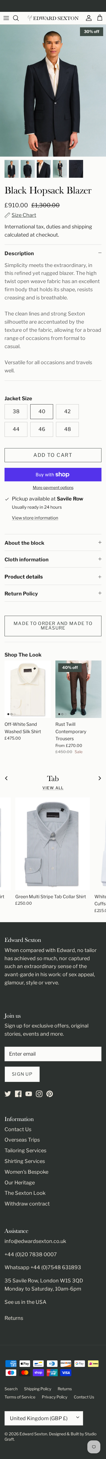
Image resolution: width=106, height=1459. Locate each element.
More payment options (53, 487)
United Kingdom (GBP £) (39, 1418)
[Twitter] (8, 1094)
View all (53, 788)
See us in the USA (25, 1302)
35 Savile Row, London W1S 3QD (44, 1281)
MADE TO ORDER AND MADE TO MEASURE (53, 626)
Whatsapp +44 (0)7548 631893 (43, 1267)
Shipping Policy (37, 1388)
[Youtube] (28, 1094)
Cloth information (27, 559)
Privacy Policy (54, 1396)
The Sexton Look (25, 1193)
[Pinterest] (49, 1094)
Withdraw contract (27, 1204)
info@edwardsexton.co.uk (35, 1241)
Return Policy (21, 594)
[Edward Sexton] (53, 18)
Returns (14, 1318)
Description (19, 253)
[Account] (87, 18)
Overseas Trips (22, 1140)
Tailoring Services (25, 1150)
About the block (24, 543)
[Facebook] (18, 1094)
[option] (53, 91)
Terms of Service (20, 1396)
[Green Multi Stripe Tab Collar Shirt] (52, 843)
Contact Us (18, 1129)
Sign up (22, 1074)
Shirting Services (25, 1161)
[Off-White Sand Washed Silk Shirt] (28, 689)
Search (11, 1388)
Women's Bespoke (26, 1172)
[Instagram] (39, 1094)
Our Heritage (20, 1183)
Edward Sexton (33, 1433)
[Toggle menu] (6, 18)
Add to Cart (53, 455)
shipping (82, 227)
